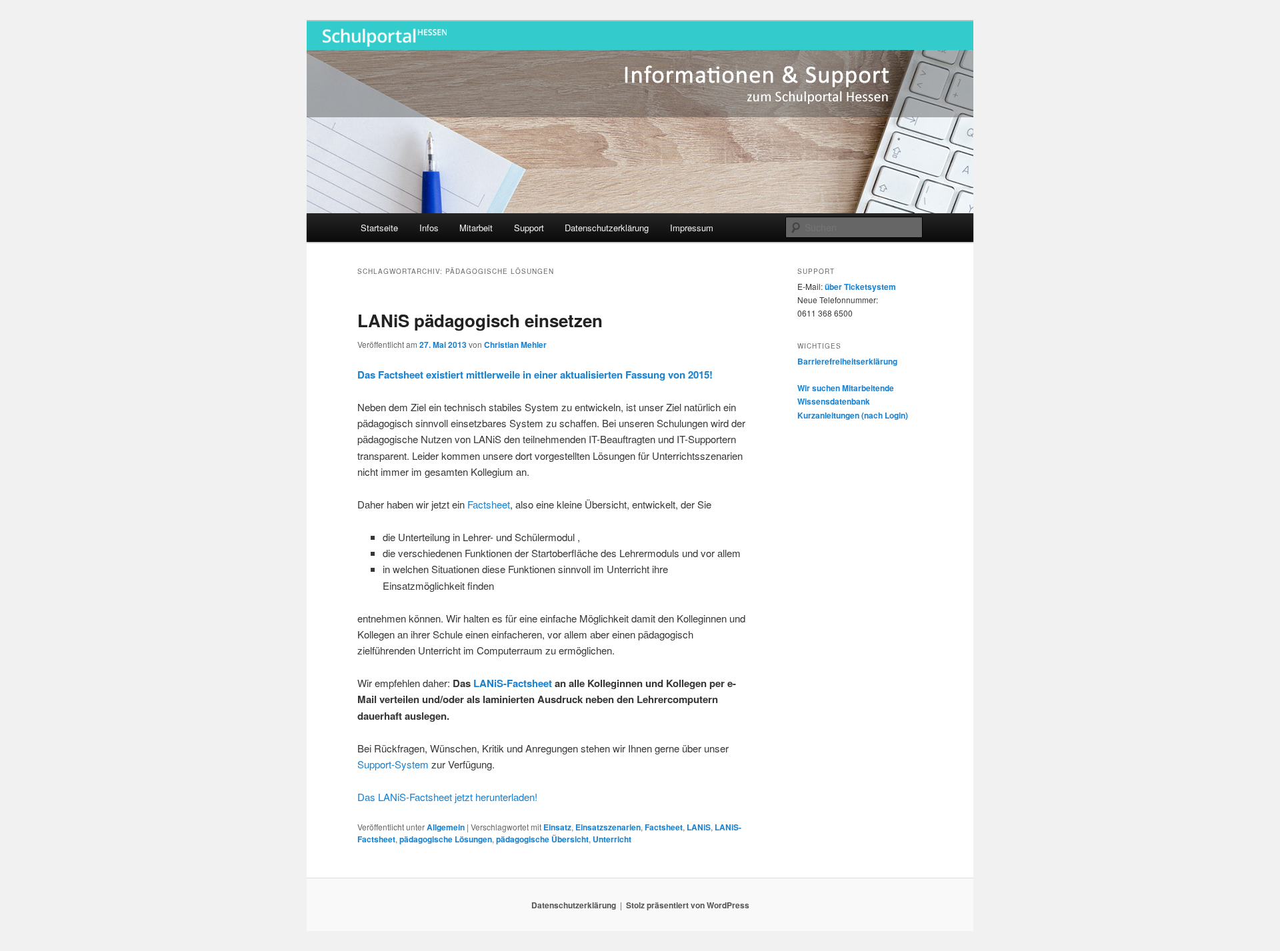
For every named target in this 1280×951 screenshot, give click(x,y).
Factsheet (488, 504)
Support (529, 227)
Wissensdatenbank (833, 401)
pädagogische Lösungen (445, 839)
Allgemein (446, 827)
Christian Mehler (515, 345)
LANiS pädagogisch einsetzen (480, 320)
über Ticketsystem (860, 287)
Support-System (393, 764)
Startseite (379, 227)
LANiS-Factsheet (512, 683)
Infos (429, 227)
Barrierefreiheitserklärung (847, 361)
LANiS (699, 827)
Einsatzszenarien (608, 827)
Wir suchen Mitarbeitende (845, 388)
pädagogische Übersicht (542, 839)
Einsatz (557, 827)
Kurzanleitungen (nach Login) (852, 415)
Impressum (691, 227)
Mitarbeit (476, 227)
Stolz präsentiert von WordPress (687, 905)
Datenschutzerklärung (607, 227)
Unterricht (612, 839)
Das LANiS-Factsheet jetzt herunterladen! (447, 797)
